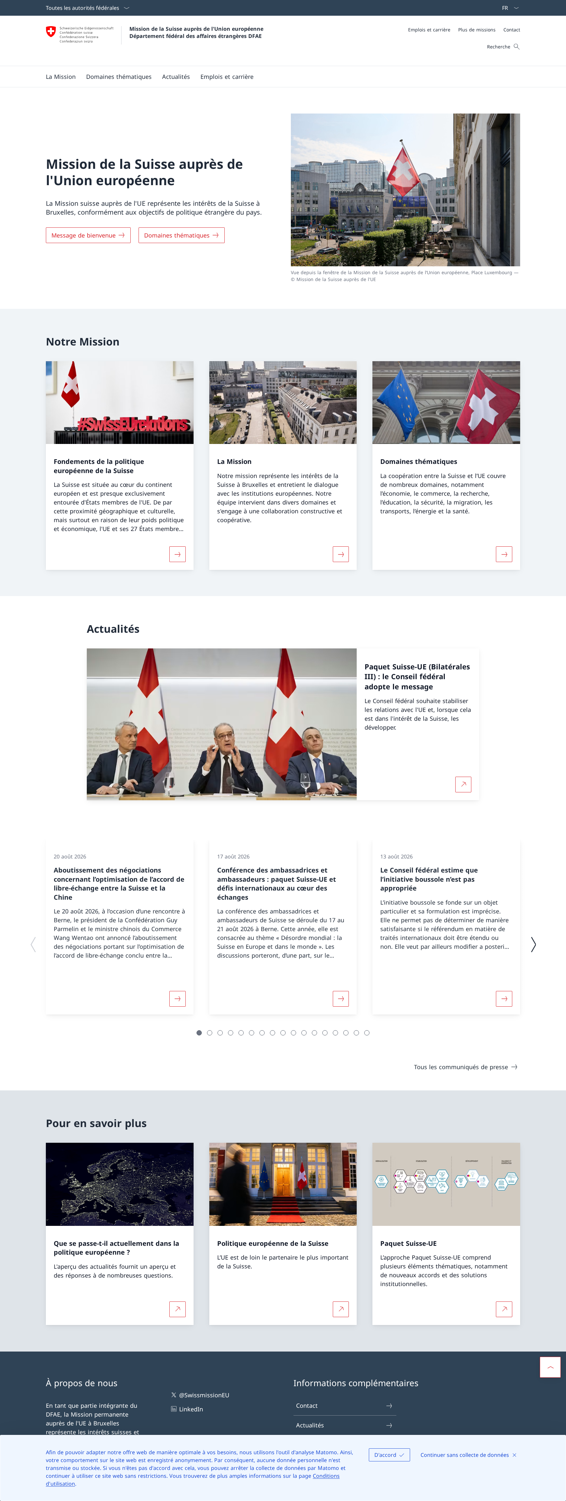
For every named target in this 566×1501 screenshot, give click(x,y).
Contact (307, 1405)
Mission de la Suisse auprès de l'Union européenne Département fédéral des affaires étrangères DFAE (197, 32)
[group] (120, 927)
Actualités (310, 1425)
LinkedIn (191, 1409)
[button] (61, 76)
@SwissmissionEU (204, 1395)
